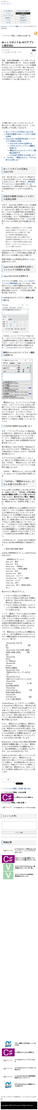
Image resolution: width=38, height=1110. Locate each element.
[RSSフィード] (35, 33)
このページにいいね (9, 780)
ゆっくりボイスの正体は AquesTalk (19, 132)
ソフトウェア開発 (13, 26)
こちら (29, 219)
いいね (32, 54)
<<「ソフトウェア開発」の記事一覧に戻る (16, 788)
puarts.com (4, 26)
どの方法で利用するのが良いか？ (23, 155)
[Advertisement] (19, 101)
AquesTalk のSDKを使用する (21, 143)
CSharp (34, 50)
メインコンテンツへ (6, 3)
